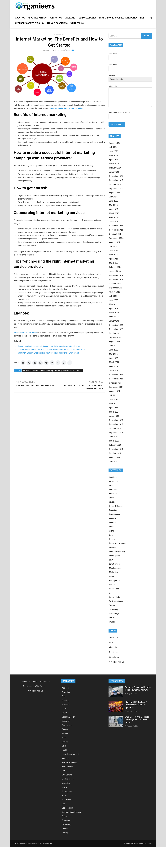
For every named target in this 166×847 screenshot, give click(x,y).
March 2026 (114, 164)
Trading (112, 622)
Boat (111, 485)
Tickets (112, 618)
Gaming (112, 531)
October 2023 (115, 283)
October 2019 (115, 453)
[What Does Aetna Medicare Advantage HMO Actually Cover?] (116, 726)
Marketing (113, 572)
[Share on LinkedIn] (34, 362)
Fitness (112, 522)
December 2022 (116, 325)
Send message (117, 124)
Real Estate (114, 589)
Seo (111, 593)
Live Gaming (114, 564)
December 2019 (116, 449)
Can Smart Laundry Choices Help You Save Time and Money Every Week (48, 353)
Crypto (112, 502)
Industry (112, 547)
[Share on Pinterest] (46, 362)
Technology (114, 613)
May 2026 (113, 155)
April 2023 (113, 308)
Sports (112, 605)
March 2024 (114, 263)
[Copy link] (69, 362)
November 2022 (116, 329)
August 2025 (114, 192)
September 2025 (116, 188)
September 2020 (116, 432)
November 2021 (116, 379)
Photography (114, 580)
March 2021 (114, 412)
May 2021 (113, 403)
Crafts (111, 498)
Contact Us (55, 18)
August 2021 (114, 391)
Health (112, 539)
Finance (112, 518)
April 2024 (113, 259)
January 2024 (115, 271)
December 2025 (116, 176)
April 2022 (113, 358)
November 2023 (116, 279)
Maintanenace (115, 568)
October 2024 (115, 234)
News (111, 576)
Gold (111, 535)
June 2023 (113, 300)
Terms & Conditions (57, 23)
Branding (113, 489)
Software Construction (118, 601)
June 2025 (113, 201)
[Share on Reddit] (52, 362)
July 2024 (113, 246)
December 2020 (116, 420)
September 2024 (116, 238)
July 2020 (113, 437)
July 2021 (113, 395)
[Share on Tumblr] (58, 362)
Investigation (114, 556)
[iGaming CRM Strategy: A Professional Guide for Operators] (116, 711)
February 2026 (115, 168)
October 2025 (115, 184)
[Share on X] (28, 362)
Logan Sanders (66, 50)
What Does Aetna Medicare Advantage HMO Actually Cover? (137, 720)
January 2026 (115, 172)
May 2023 (113, 304)
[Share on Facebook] (23, 362)
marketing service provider (64, 371)
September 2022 (116, 337)
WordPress (137, 843)
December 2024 (116, 226)
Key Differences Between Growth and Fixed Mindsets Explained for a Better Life (52, 349)
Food (111, 527)
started (78, 371)
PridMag (148, 843)
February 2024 (115, 267)
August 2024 (114, 242)
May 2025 (113, 205)
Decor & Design (115, 506)
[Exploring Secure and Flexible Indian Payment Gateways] (116, 696)
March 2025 (114, 213)
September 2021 (116, 387)
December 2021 (116, 374)
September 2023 (116, 288)
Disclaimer (70, 18)
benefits (26, 371)
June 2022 (113, 350)
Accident (113, 477)
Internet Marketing (46, 371)
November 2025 (116, 180)
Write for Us (77, 23)
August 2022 (114, 341)
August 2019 (114, 457)
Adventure (113, 481)
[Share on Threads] (63, 362)
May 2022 (113, 354)
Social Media (114, 597)
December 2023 (116, 275)
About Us (20, 18)
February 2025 (115, 217)
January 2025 (115, 221)
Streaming (113, 609)
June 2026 (113, 151)
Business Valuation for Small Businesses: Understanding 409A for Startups (49, 346)
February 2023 (115, 317)
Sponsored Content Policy (29, 23)
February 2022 (115, 366)
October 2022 (115, 333)
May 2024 (113, 255)
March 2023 (114, 312)
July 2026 (113, 147)
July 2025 (113, 197)
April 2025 (113, 209)
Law (111, 560)
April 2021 (113, 408)
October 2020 (115, 428)
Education (113, 510)
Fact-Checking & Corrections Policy (118, 18)
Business (34, 371)
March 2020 (114, 441)
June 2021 (113, 399)
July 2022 (113, 346)
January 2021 (115, 416)
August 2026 (114, 143)
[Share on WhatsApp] (40, 362)
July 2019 (113, 461)
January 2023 (115, 321)
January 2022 (115, 370)
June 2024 (113, 250)
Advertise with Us (37, 18)
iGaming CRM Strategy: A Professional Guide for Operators (136, 705)
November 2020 (116, 424)
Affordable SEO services (25, 332)
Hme (142, 18)
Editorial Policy (87, 18)
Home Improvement (117, 543)
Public (111, 584)
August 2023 (114, 292)
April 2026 (113, 159)
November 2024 (116, 230)
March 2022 (114, 362)
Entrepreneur (114, 514)
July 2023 (113, 296)
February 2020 (115, 445)
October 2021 (115, 383)
